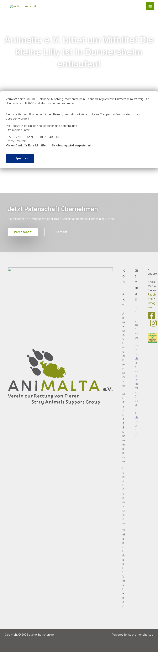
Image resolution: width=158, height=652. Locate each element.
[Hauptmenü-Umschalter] (150, 6)
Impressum (136, 333)
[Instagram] (153, 323)
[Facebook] (151, 315)
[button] (20, 158)
